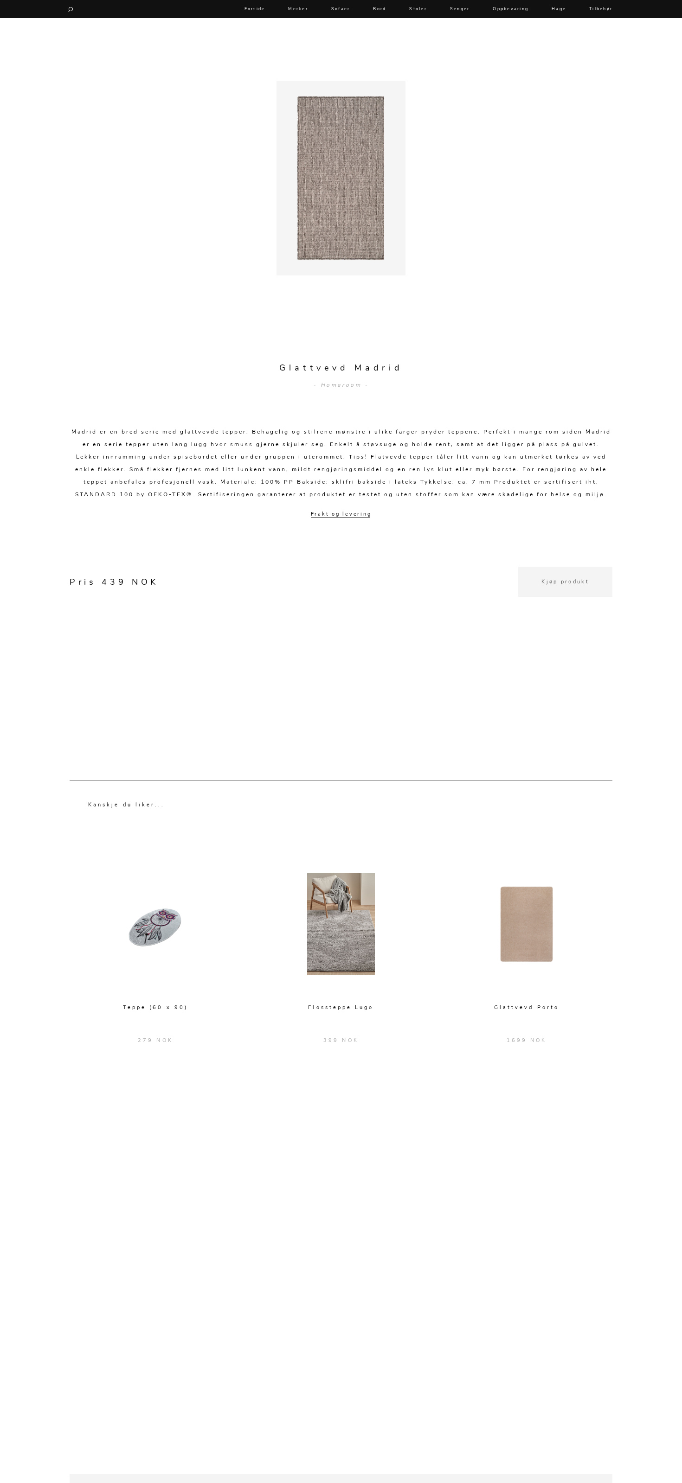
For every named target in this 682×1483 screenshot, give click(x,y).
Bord (379, 9)
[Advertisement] (341, 662)
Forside (254, 9)
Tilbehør (600, 9)
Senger (460, 9)
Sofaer (340, 9)
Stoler (418, 9)
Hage (559, 9)
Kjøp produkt (565, 581)
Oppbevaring (510, 9)
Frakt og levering (341, 514)
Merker (298, 9)
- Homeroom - (340, 385)
